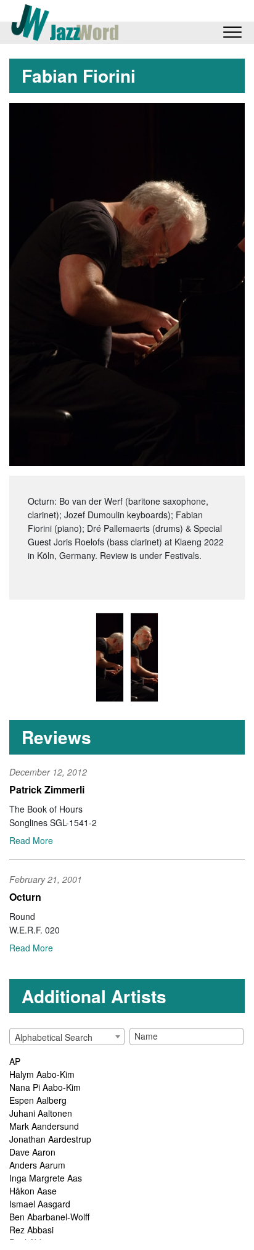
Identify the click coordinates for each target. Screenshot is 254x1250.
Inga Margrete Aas (45, 1178)
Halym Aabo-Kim (42, 1074)
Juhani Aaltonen (40, 1113)
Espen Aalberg (38, 1100)
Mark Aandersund (44, 1126)
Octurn (25, 897)
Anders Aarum (37, 1165)
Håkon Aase (33, 1191)
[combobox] (67, 1036)
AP (14, 1061)
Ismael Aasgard (39, 1204)
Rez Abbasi (31, 1229)
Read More (31, 840)
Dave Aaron (32, 1152)
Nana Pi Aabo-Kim (45, 1087)
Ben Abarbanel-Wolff (49, 1217)
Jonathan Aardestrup (50, 1139)
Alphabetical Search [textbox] (53, 1037)
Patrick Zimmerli (46, 789)
